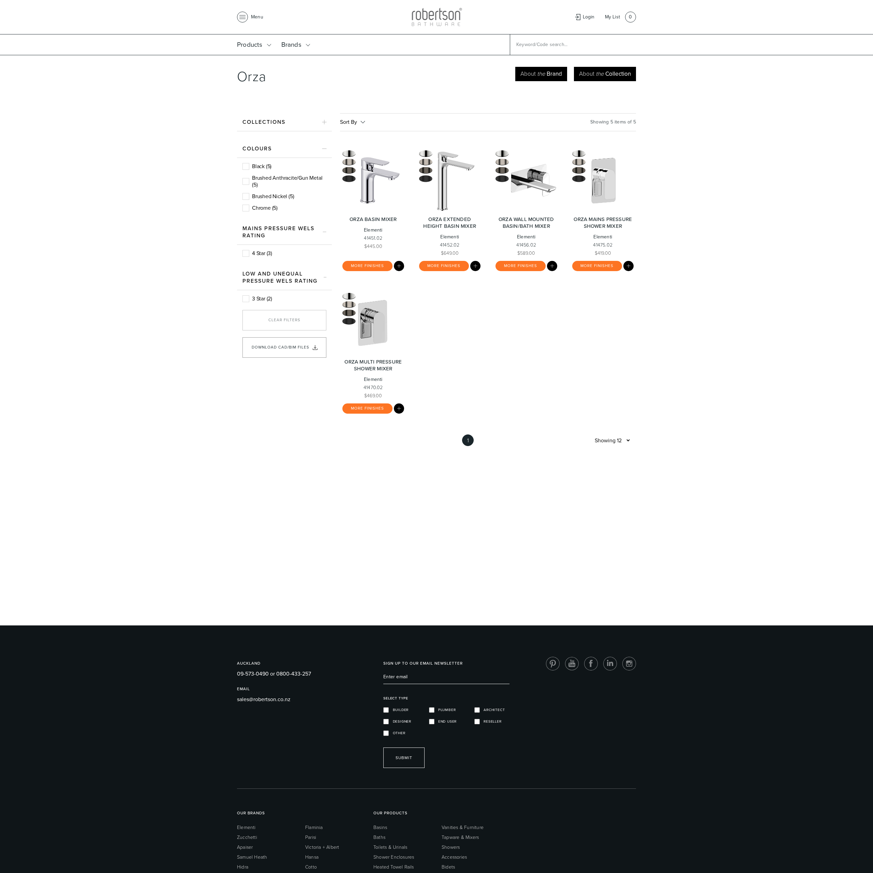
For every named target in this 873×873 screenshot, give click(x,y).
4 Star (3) (262, 253)
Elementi (246, 827)
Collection (605, 74)
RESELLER (491, 721)
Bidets (448, 867)
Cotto (311, 867)
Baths (379, 837)
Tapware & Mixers (460, 837)
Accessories (454, 857)
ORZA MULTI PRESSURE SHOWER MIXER (373, 365)
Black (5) (261, 166)
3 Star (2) (262, 298)
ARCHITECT (492, 709)
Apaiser (245, 847)
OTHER (397, 733)
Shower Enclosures (393, 857)
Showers (451, 847)
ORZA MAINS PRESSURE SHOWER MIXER (603, 223)
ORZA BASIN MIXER (373, 219)
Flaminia (314, 827)
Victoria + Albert (322, 847)
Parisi (310, 837)
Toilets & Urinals (390, 847)
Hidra (242, 867)
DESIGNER (400, 721)
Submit (404, 758)
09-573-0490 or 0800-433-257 (274, 674)
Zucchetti (247, 837)
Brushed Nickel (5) (273, 196)
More (367, 266)
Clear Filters (284, 320)
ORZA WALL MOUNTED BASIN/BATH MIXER (526, 223)
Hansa (312, 857)
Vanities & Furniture (463, 827)
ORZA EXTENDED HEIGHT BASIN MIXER (449, 223)
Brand (541, 74)
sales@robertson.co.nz (264, 699)
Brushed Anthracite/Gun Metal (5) (287, 181)
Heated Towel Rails (393, 867)
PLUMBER (445, 709)
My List (612, 16)
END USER (445, 721)
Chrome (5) (265, 208)
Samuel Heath (252, 857)
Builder (399, 709)
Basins (380, 827)
